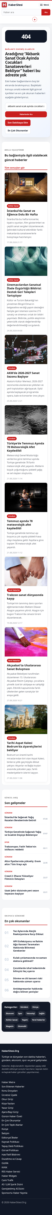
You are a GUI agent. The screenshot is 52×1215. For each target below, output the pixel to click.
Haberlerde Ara (26, 114)
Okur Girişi (7, 1099)
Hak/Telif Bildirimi (11, 1154)
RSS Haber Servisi (11, 1171)
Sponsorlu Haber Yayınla (14, 1192)
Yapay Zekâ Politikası (12, 1146)
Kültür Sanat (13, 206)
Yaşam (25, 1020)
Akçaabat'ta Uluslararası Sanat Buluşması (24, 667)
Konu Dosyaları (10, 1090)
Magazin (10, 1026)
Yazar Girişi (7, 1107)
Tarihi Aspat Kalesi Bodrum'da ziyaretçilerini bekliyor (24, 746)
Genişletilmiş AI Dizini (13, 1188)
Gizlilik (5, 1163)
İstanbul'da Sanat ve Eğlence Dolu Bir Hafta (22, 212)
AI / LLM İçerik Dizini (12, 1184)
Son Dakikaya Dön (18, 122)
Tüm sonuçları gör (15, 167)
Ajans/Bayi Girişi (10, 1112)
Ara (46, 12)
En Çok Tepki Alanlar (12, 1124)
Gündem (11, 368)
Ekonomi (10, 1013)
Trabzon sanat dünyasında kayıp (25, 596)
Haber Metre (8, 1082)
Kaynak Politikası (10, 1141)
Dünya (35, 1007)
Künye (5, 1129)
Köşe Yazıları (8, 1103)
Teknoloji (30, 1013)
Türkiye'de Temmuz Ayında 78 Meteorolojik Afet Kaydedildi (25, 446)
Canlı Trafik (7, 1180)
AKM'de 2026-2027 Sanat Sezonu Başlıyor (23, 374)
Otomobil (22, 1026)
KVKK (4, 1167)
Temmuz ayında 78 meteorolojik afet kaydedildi (20, 524)
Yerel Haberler (14, 590)
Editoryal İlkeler (10, 1137)
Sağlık (42, 1013)
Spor (20, 1013)
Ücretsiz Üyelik (9, 1094)
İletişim (5, 1133)
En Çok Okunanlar (18, 130)
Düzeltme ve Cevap (12, 1158)
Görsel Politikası (10, 1150)
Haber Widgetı (9, 1175)
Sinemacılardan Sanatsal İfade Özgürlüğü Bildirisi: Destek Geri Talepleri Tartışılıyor (24, 290)
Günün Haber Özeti (12, 1116)
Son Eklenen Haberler (13, 1086)
